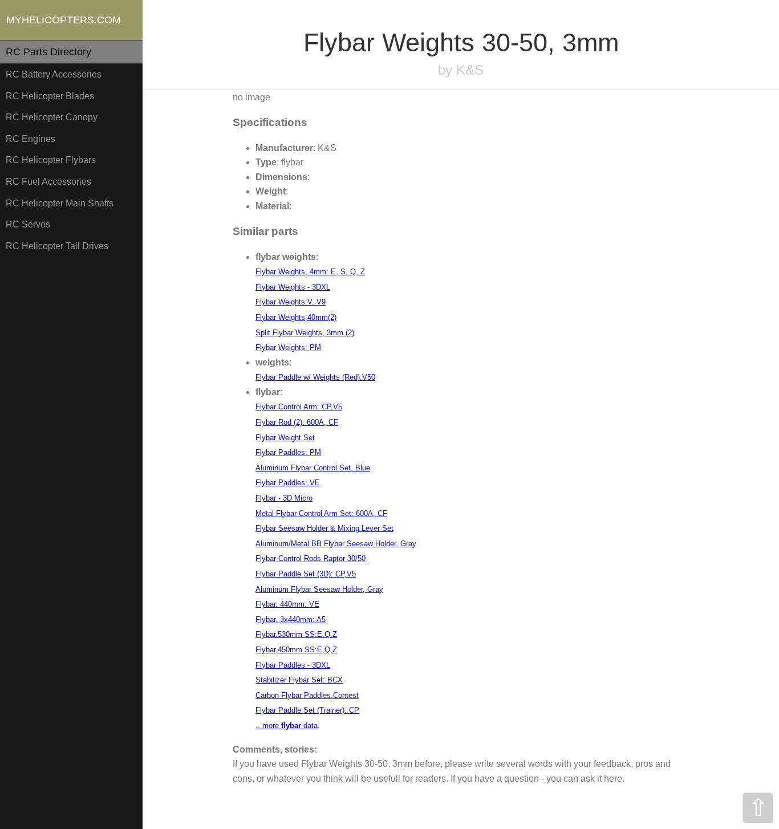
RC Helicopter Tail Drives (57, 246)
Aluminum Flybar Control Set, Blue (312, 468)
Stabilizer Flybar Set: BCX (299, 680)
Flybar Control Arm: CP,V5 (298, 407)
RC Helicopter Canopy (52, 117)
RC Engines (30, 139)
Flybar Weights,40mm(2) (295, 317)
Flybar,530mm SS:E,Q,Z (296, 634)
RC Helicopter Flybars (51, 160)
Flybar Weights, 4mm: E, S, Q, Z (310, 271)
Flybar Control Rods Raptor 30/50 (310, 558)
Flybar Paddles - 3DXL (292, 665)
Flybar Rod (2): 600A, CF (296, 422)
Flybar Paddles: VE (287, 482)
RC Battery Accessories (54, 74)
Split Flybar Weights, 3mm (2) (304, 332)
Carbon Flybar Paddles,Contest (307, 695)
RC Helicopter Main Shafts (59, 203)
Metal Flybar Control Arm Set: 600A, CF (321, 513)
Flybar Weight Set (285, 437)
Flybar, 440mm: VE (287, 604)
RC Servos (28, 224)
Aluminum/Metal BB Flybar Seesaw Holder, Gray (335, 543)
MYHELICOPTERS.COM (63, 20)
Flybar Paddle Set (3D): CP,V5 (305, 574)
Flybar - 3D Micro (284, 498)
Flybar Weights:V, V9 (290, 302)
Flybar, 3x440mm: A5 (290, 619)
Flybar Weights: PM (288, 347)
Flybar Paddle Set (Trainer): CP (307, 710)
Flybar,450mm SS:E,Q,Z (296, 649)
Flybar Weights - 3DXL (292, 287)
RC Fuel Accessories (48, 181)
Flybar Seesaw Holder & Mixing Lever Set (324, 528)
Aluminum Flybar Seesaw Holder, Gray (319, 589)
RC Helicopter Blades (50, 96)
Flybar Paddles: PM (288, 452)
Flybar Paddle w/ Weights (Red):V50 (315, 377)
